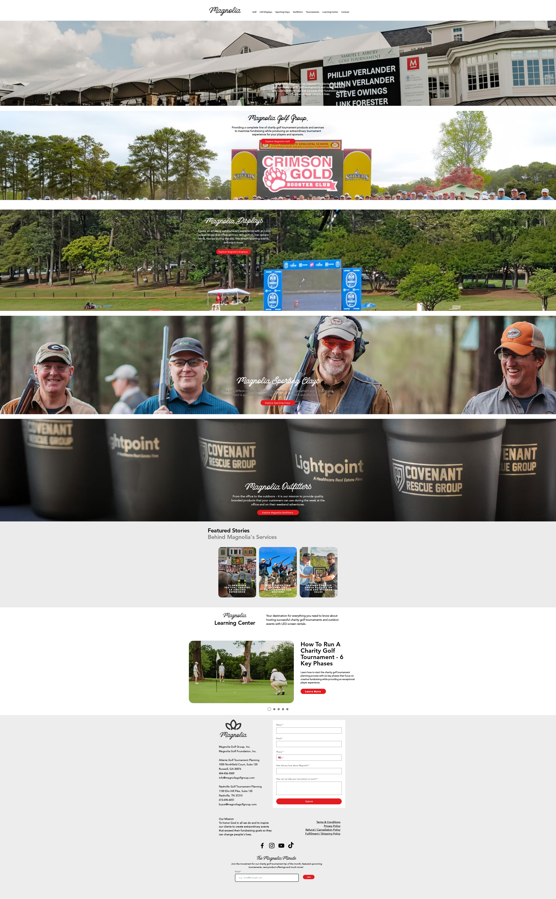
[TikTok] (291, 845)
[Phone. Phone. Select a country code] (281, 757)
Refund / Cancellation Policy (323, 829)
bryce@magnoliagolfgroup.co (236, 804)
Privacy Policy (332, 826)
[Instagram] (271, 845)
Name (279, 724)
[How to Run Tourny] (269, 709)
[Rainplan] (274, 709)
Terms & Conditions (328, 822)
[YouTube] (281, 845)
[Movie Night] (287, 709)
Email (279, 738)
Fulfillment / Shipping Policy (322, 833)
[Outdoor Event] (283, 709)
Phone (280, 752)
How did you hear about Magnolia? (292, 765)
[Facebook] (262, 845)
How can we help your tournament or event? (297, 779)
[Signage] (279, 709)
